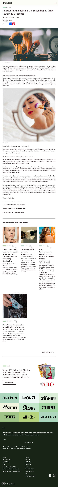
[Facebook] (10, 23)
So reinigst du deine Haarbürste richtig (14, 204)
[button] (3, 483)
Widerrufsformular (9, 466)
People (28, 459)
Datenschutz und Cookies (11, 469)
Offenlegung (7, 459)
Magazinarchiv (31, 476)
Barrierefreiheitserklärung (11, 471)
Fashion (28, 464)
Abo (27, 466)
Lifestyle (28, 462)
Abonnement (9, 382)
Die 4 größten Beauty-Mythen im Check (14, 208)
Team (4, 457)
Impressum (6, 462)
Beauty (8, 7)
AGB (4, 464)
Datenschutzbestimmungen (23, 446)
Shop (27, 473)
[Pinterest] (13, 23)
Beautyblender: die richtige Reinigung (13, 212)
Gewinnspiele (30, 471)
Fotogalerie (30, 469)
